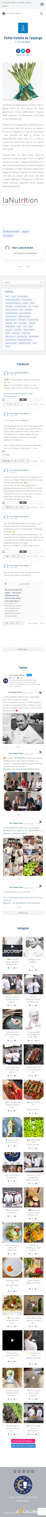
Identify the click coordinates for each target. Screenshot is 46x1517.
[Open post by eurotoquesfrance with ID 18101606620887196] (12, 1054)
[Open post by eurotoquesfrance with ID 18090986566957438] (34, 1413)
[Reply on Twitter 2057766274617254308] (4, 907)
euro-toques (9, 306)
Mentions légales (23, 1500)
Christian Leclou (27, 300)
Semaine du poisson (25, 343)
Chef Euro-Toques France (13, 300)
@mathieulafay (21, 769)
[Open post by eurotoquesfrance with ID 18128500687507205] (34, 1340)
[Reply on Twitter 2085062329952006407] (4, 747)
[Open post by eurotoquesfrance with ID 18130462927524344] (12, 1127)
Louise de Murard (23, 42)
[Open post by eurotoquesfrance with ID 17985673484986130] (12, 1305)
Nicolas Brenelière (32, 320)
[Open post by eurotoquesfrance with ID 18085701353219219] (12, 947)
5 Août (38, 692)
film (30, 306)
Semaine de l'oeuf (11, 340)
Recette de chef (10, 336)
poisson (19, 326)
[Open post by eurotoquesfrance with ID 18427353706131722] (34, 1054)
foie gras (35, 306)
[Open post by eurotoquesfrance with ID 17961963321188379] (12, 984)
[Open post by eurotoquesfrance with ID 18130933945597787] (12, 1162)
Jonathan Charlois (11, 316)
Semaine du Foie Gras (24, 340)
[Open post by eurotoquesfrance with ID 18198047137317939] (12, 1090)
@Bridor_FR (22, 830)
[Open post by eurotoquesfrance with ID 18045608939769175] (12, 1340)
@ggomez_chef (9, 769)
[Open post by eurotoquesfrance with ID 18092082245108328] (34, 947)
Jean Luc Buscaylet (25, 313)
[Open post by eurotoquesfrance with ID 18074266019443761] (34, 984)
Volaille (8, 346)
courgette (25, 303)
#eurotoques (8, 393)
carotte (13, 296)
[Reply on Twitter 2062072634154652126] (4, 879)
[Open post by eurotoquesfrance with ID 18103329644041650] (34, 1090)
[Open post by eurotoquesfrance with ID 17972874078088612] (12, 1019)
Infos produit (28, 310)
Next (27, 266)
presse (30, 326)
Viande (35, 343)
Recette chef (16, 333)
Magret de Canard (11, 320)
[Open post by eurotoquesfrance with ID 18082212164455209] (12, 1232)
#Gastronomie (27, 393)
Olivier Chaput (23, 323)
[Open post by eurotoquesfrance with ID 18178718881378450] (34, 1378)
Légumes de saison (24, 316)
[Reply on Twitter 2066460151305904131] (4, 815)
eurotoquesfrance (12, 939)
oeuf (15, 323)
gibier (21, 310)
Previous (19, 266)
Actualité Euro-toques (11, 231)
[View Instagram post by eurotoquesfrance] (20, 954)
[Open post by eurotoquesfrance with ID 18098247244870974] (34, 1268)
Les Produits (8, 235)
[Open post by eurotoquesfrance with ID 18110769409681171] (12, 1268)
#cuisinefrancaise (10, 396)
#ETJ (22, 827)
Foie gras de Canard (11, 310)
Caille (7, 296)
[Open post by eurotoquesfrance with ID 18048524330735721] (34, 1232)
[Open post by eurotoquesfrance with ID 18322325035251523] (12, 1197)
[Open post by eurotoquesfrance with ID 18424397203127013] (34, 1305)
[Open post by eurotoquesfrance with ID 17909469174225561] (34, 1162)
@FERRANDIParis (20, 758)
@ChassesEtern (33, 903)
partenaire (32, 323)
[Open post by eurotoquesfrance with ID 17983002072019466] (34, 1019)
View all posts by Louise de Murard (25, 253)
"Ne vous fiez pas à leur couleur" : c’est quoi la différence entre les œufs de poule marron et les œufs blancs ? (13, 595)
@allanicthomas (33, 769)
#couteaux (18, 393)
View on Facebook (32, 404)
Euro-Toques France (21, 306)
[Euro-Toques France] (12, 13)
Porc (25, 326)
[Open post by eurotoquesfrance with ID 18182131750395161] (34, 1127)
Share (42, 404)
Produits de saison (29, 330)
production (9, 330)
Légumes (25, 231)
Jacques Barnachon (11, 313)
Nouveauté (9, 323)
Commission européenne (13, 303)
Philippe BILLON (10, 326)
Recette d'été (26, 333)
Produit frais (17, 330)
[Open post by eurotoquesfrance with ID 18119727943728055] (12, 1378)
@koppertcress (9, 830)
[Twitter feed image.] (23, 728)
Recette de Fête (22, 336)
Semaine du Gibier (11, 343)
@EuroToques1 (28, 693)
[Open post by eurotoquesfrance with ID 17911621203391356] (34, 1197)
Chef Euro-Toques (23, 296)
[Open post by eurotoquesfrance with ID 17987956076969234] (12, 1413)
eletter (32, 303)
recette (8, 333)
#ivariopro (39, 529)
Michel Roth (21, 320)
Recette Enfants (34, 336)
